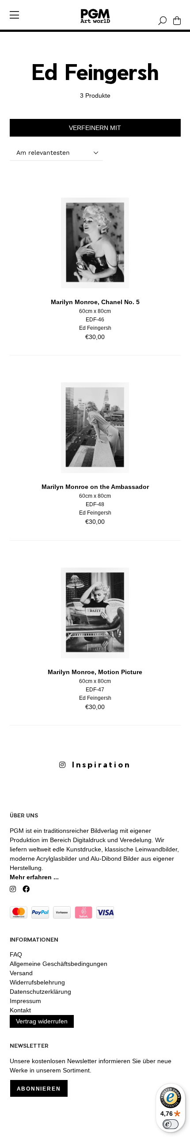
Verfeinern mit (95, 127)
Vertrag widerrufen (42, 1021)
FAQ (16, 954)
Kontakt (20, 1010)
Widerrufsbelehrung (37, 982)
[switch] (171, 1124)
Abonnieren (39, 1089)
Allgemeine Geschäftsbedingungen (58, 963)
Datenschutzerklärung (40, 991)
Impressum (25, 1000)
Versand (21, 973)
